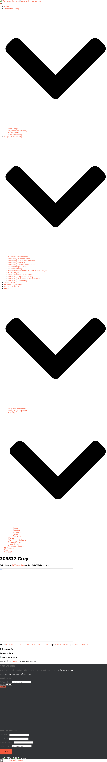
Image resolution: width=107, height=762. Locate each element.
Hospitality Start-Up (16, 263)
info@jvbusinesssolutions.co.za (18, 674)
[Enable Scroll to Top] (1, 760)
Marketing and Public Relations (21, 261)
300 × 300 (19, 645)
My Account (9, 548)
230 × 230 (48, 645)
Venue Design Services (17, 267)
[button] (55, 127)
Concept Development (18, 257)
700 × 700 (84, 645)
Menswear (17, 534)
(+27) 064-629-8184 (65, 670)
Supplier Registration (13, 285)
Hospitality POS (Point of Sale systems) (24, 279)
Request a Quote (11, 287)
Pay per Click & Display (17, 131)
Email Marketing (15, 135)
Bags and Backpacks (16, 409)
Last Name (4, 738)
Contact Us (8, 552)
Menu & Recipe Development (20, 275)
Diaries (11, 538)
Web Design (13, 129)
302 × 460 (38, 645)
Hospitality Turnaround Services (21, 265)
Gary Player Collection (17, 540)
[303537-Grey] (36, 641)
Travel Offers (9, 283)
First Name (4, 735)
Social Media (13, 133)
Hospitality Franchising (17, 281)
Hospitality (17, 530)
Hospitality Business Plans (19, 259)
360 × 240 (29, 645)
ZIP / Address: (5, 682)
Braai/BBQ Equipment (17, 411)
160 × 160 (66, 645)
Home (6, 7)
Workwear (17, 536)
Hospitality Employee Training (20, 277)
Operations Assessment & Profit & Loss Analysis (27, 271)
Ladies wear (17, 532)
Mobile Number (6, 742)
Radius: (3, 684)
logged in (15, 661)
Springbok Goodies (16, 546)
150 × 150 (9, 645)
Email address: (6, 746)
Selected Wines (14, 542)
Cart (6, 550)
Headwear (17, 528)
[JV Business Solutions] (20, 1)
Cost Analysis (13, 273)
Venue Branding (15, 269)
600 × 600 (57, 645)
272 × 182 (75, 645)
